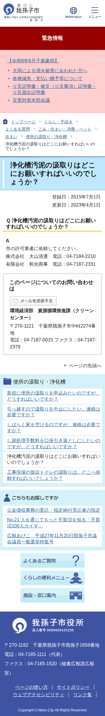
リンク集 (82, 694)
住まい (11, 136)
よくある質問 (17, 129)
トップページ (23, 122)
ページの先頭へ (85, 365)
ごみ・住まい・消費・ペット (64, 129)
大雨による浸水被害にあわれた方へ (50, 70)
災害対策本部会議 (31, 100)
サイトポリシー (73, 687)
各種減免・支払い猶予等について (48, 78)
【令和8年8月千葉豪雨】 (33, 60)
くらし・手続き (58, 122)
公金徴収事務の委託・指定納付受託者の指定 (53, 510)
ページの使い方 (31, 687)
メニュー (94, 16)
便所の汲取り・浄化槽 (46, 136)
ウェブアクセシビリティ (38, 694)
